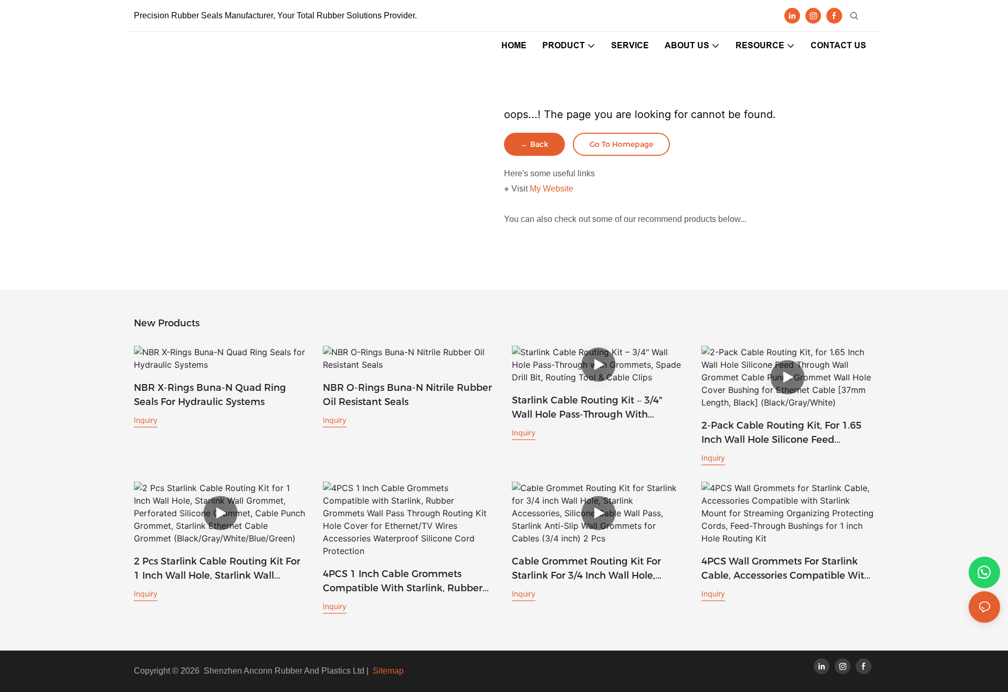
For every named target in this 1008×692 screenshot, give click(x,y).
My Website (551, 188)
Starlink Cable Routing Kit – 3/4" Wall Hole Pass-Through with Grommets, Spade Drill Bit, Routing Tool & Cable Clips (594, 408)
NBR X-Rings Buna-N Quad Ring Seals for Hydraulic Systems (210, 395)
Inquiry (146, 420)
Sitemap (388, 670)
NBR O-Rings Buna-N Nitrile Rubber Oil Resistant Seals (407, 395)
